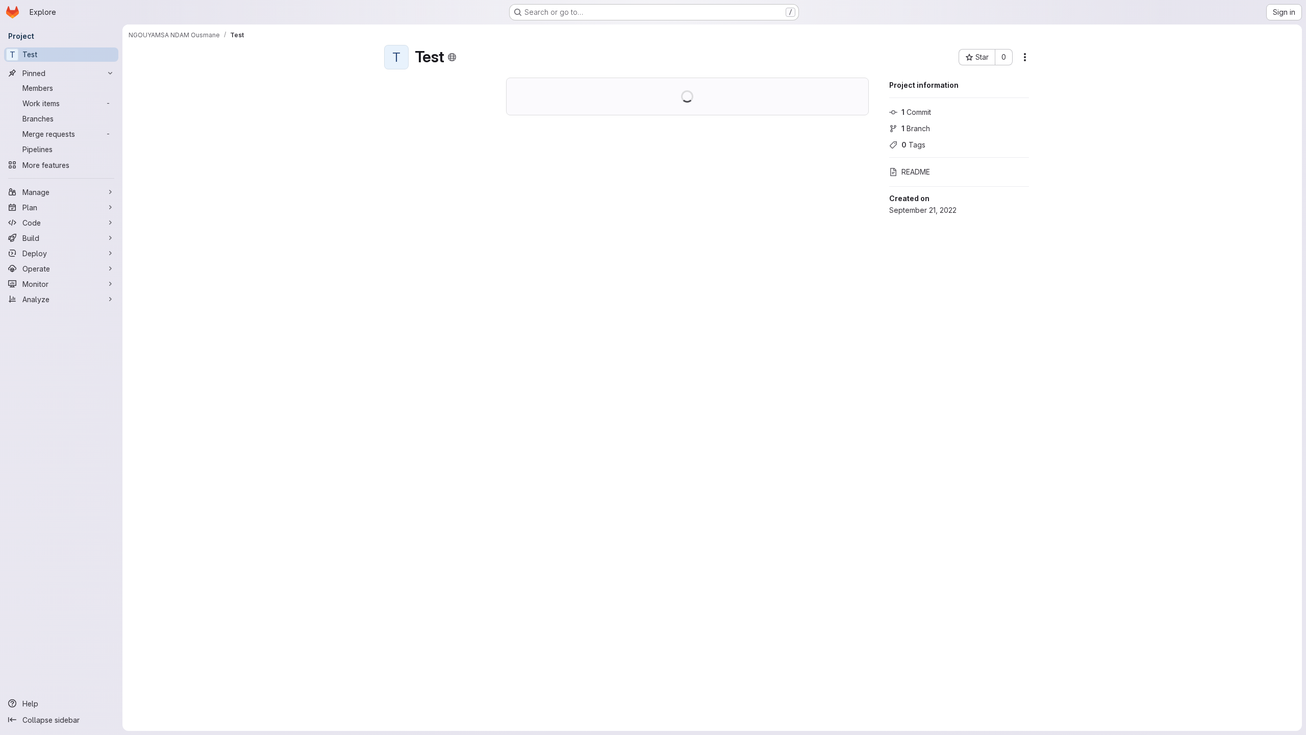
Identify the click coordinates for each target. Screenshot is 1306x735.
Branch (915, 128)
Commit (916, 112)
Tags (913, 144)
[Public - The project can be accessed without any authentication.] (452, 57)
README (915, 171)
